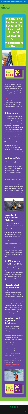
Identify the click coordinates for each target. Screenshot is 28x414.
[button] (25, 7)
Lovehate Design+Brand (15, 412)
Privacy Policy (14, 410)
